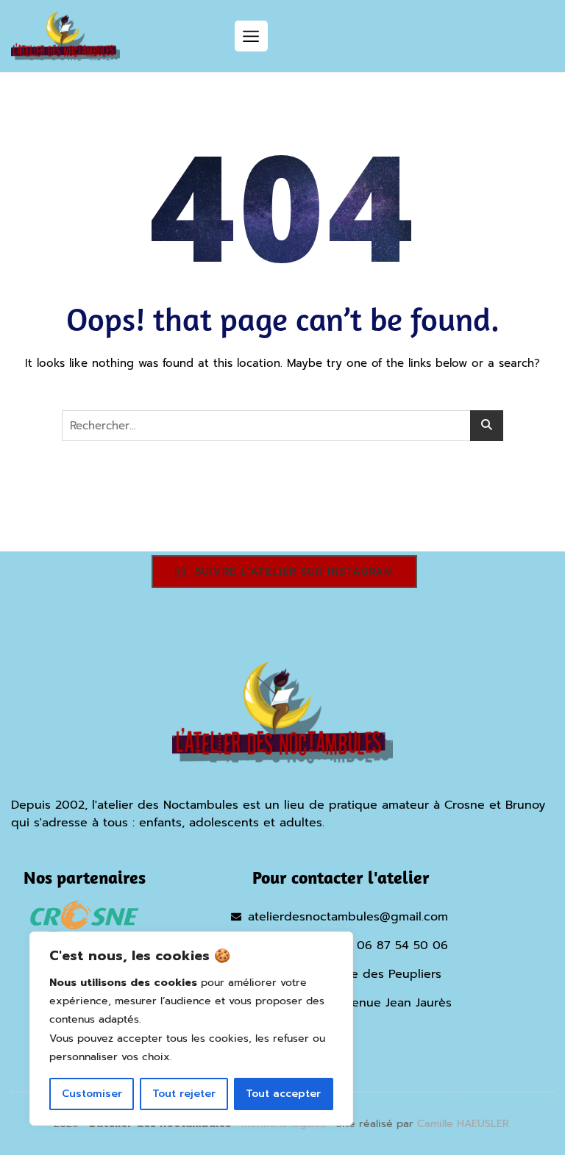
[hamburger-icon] (251, 36)
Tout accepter (283, 1093)
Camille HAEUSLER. (464, 1123)
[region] (191, 1028)
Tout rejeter (184, 1093)
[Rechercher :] (282, 425)
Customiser (92, 1093)
